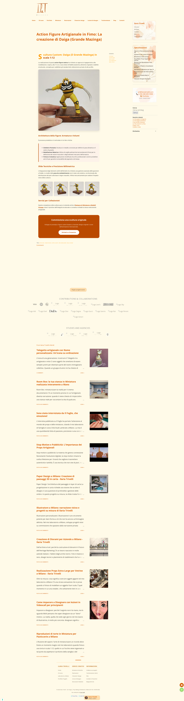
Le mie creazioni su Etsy (139, 124)
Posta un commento (42, 404)
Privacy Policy (74, 696)
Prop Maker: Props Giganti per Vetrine (142, 59)
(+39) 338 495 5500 (146, 94)
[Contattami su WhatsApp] (182, 690)
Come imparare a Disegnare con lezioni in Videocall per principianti (58, 604)
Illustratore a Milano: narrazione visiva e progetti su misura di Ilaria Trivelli (58, 509)
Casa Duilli (82, 692)
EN (38, 15)
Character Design (112, 57)
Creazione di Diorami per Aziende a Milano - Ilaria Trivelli (60, 541)
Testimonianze (138, 36)
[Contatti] (182, 685)
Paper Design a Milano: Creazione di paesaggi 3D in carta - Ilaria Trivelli (55, 478)
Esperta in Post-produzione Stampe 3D (144, 51)
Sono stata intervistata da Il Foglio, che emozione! (57, 414)
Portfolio (49, 20)
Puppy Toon (136, 125)
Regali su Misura (111, 61)
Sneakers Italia (137, 127)
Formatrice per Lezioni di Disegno (143, 54)
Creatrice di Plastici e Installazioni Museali (143, 66)
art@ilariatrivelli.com (145, 92)
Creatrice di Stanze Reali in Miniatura (141, 76)
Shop (114, 20)
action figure (111, 56)
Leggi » (82, 373)
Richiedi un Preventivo (69, 232)
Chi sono (136, 27)
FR (41, 15)
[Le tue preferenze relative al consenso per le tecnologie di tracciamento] (2, 699)
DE (43, 15)
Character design (79, 20)
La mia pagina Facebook (139, 120)
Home (33, 20)
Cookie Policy (82, 696)
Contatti (136, 32)
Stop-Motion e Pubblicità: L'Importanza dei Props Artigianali (59, 446)
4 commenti (40, 373)
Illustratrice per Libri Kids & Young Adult (143, 72)
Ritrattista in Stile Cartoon (141, 56)
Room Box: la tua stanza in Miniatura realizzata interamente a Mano (56, 383)
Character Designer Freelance (142, 79)
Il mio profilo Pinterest (139, 122)
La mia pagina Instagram (139, 119)
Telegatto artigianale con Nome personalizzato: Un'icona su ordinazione (58, 351)
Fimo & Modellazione (112, 60)
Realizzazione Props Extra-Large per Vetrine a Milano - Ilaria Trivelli (60, 572)
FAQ (135, 34)
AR (47, 15)
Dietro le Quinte (111, 59)
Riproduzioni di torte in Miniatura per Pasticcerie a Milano (56, 635)
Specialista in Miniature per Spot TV (144, 69)
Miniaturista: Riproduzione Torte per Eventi (143, 63)
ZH (45, 15)
